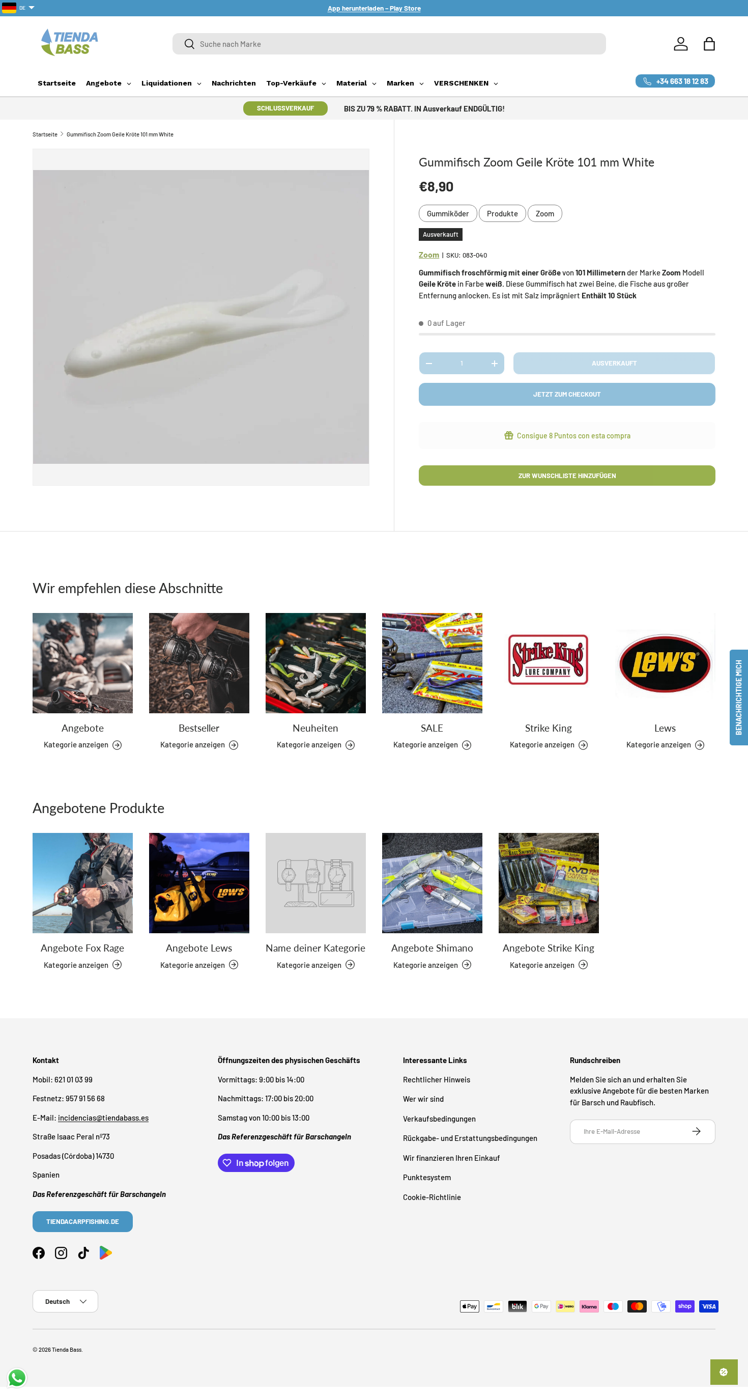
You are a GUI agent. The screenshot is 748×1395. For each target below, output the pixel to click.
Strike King (548, 728)
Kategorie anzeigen (309, 964)
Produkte (502, 213)
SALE (432, 728)
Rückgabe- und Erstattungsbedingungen (470, 1137)
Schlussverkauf (285, 108)
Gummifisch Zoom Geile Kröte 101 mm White (120, 134)
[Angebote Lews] (199, 883)
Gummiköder (448, 213)
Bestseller (199, 728)
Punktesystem (427, 1177)
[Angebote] (83, 663)
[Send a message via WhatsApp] (17, 1378)
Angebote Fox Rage (82, 948)
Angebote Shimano (432, 948)
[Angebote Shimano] (432, 883)
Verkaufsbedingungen (439, 1118)
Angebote (83, 728)
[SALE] (432, 663)
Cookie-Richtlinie (432, 1196)
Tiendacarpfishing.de (82, 1221)
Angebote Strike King (548, 948)
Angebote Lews (199, 948)
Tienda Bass (66, 1349)
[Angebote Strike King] (549, 883)
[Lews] (665, 663)
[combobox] (389, 43)
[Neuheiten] (316, 663)
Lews (665, 728)
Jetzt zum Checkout (567, 394)
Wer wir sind (423, 1098)
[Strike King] (549, 663)
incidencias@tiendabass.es (103, 1117)
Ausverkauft (614, 363)
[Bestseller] (199, 663)
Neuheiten (315, 728)
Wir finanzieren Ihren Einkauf (451, 1157)
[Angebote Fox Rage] (83, 883)
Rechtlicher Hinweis (436, 1078)
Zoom (545, 213)
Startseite (45, 134)
